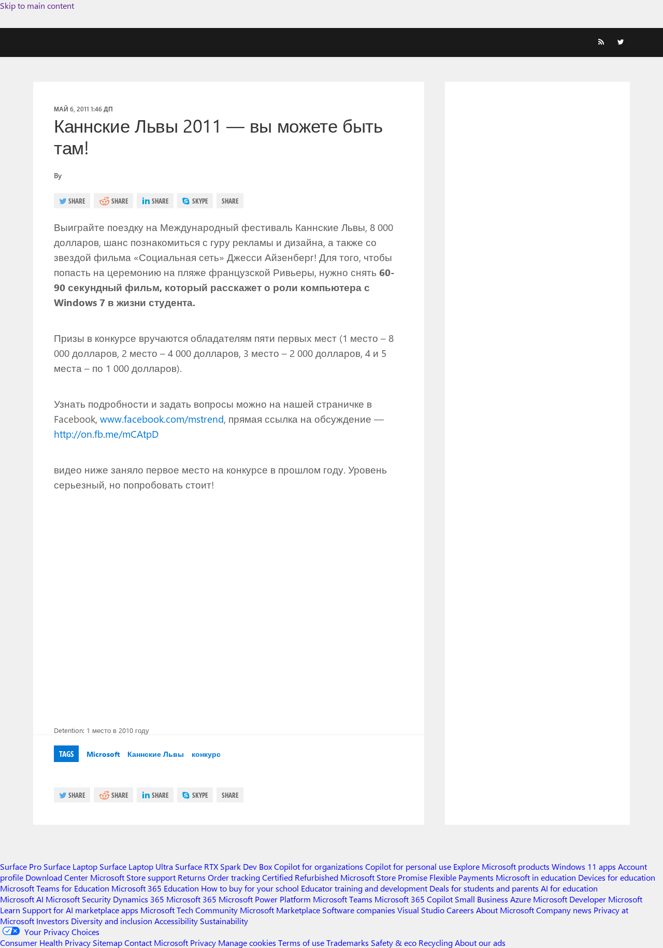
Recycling (436, 942)
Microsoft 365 (191, 899)
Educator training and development (364, 888)
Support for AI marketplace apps (80, 909)
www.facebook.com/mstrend (162, 418)
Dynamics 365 (138, 899)
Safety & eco (393, 942)
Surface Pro (20, 866)
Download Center (56, 877)
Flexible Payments (461, 877)
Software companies (358, 909)
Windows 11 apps (584, 866)
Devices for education (616, 877)
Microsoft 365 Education (155, 888)
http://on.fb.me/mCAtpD (106, 433)
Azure (520, 899)
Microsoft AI (22, 899)
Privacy (204, 942)
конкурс (206, 754)
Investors (52, 920)
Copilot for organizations (318, 866)
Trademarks (347, 942)
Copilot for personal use (408, 866)
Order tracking (234, 877)
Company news (564, 909)
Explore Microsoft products (501, 866)
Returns (192, 877)
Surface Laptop (70, 866)
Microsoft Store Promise (383, 877)
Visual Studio (420, 909)
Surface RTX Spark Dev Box (223, 866)
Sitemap (107, 942)
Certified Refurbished (300, 877)
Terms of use (301, 942)
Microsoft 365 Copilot (413, 899)
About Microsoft (505, 909)
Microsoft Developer (569, 899)
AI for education (569, 888)
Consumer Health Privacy (45, 942)
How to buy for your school (250, 888)
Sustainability (224, 920)
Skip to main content (37, 5)
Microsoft (103, 754)
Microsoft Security (78, 899)
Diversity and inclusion (111, 920)
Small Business (481, 899)
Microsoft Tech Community (189, 909)
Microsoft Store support (133, 877)
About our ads (480, 942)
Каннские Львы (155, 754)
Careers (460, 909)
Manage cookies (247, 942)
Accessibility (176, 920)
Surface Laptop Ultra (136, 866)
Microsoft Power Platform (265, 899)
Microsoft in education (536, 877)
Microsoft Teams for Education (54, 888)
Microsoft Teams (342, 899)
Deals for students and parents (484, 888)
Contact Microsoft (156, 942)
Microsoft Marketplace (280, 909)
